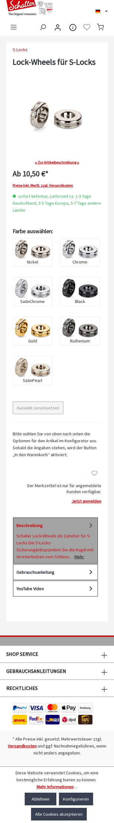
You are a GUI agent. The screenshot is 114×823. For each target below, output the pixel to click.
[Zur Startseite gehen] (28, 8)
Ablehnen (40, 799)
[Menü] (13, 27)
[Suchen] (42, 27)
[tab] (55, 540)
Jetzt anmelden (86, 501)
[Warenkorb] (100, 27)
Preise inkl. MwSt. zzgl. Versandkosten (43, 185)
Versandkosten (22, 746)
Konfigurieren (76, 799)
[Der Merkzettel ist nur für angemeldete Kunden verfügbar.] (86, 27)
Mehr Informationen (55, 787)
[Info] (72, 27)
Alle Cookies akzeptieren (59, 814)
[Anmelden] (57, 27)
